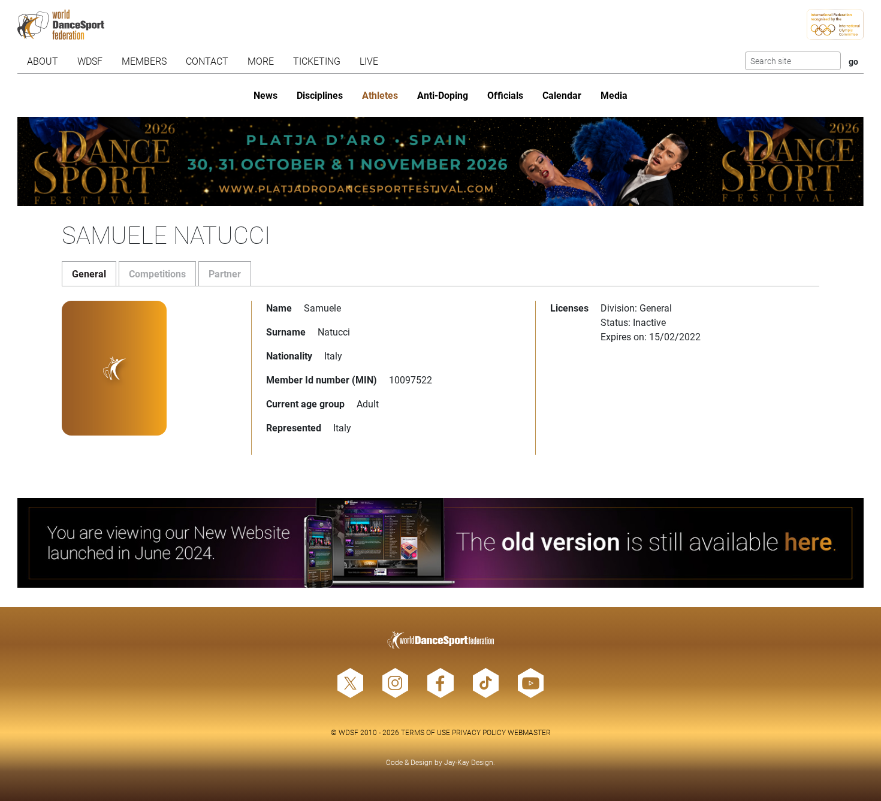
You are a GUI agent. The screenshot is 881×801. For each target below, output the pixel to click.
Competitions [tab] (157, 273)
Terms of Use (425, 732)
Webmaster (529, 732)
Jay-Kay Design (468, 762)
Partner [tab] (225, 273)
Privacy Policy (479, 732)
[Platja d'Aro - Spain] (440, 161)
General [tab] (89, 273)
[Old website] (440, 542)
